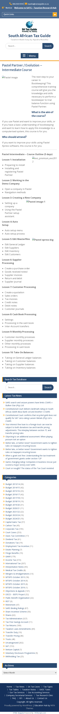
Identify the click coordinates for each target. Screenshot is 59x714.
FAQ (14, 698)
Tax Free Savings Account (16, 622)
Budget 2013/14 (12, 484)
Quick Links (9, 14)
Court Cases (10, 532)
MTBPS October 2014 (15, 580)
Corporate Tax (11, 529)
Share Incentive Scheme (16, 611)
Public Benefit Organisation (17, 598)
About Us (30, 698)
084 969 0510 (17, 4)
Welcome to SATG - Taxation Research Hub (35, 8)
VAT (7, 646)
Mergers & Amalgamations (17, 573)
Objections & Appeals (15, 591)
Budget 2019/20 (12, 504)
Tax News (20, 687)
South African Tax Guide (29, 36)
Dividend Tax (11, 539)
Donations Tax (12, 542)
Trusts (8, 639)
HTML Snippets (18, 713)
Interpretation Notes (14, 567)
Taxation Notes (29, 690)
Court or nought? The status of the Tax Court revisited (29, 468)
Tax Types (48, 687)
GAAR (8, 556)
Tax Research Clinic (44, 695)
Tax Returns (10, 625)
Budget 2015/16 (12, 491)
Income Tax (10, 560)
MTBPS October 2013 (15, 577)
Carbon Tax (10, 525)
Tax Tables (14, 690)
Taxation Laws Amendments (18, 629)
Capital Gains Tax (13, 522)
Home (9, 687)
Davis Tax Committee (15, 536)
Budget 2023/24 (12, 515)
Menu (32, 55)
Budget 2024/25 (12, 518)
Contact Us (42, 698)
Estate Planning (12, 549)
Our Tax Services (17, 692)
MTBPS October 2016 (15, 587)
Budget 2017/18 (12, 498)
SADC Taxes (44, 690)
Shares (8, 615)
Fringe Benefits (12, 553)
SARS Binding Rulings (14, 608)
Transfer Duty (11, 632)
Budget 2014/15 (12, 487)
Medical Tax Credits (14, 570)
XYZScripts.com (40, 713)
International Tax (13, 563)
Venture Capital (12, 649)
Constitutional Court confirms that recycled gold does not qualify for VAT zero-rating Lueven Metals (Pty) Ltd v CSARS (31, 418)
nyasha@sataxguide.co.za (38, 4)
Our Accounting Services (39, 692)
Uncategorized (11, 642)
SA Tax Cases (34, 687)
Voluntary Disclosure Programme (20, 653)
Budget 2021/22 (12, 511)
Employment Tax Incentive (17, 546)
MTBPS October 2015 (15, 584)
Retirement (10, 604)
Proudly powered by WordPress (18, 705)
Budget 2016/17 (12, 494)
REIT (7, 601)
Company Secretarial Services (19, 695)
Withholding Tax (12, 656)
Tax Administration (13, 618)
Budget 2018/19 (12, 501)
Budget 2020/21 (12, 508)
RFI (20, 698)
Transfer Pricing (12, 635)
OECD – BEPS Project (15, 594)
